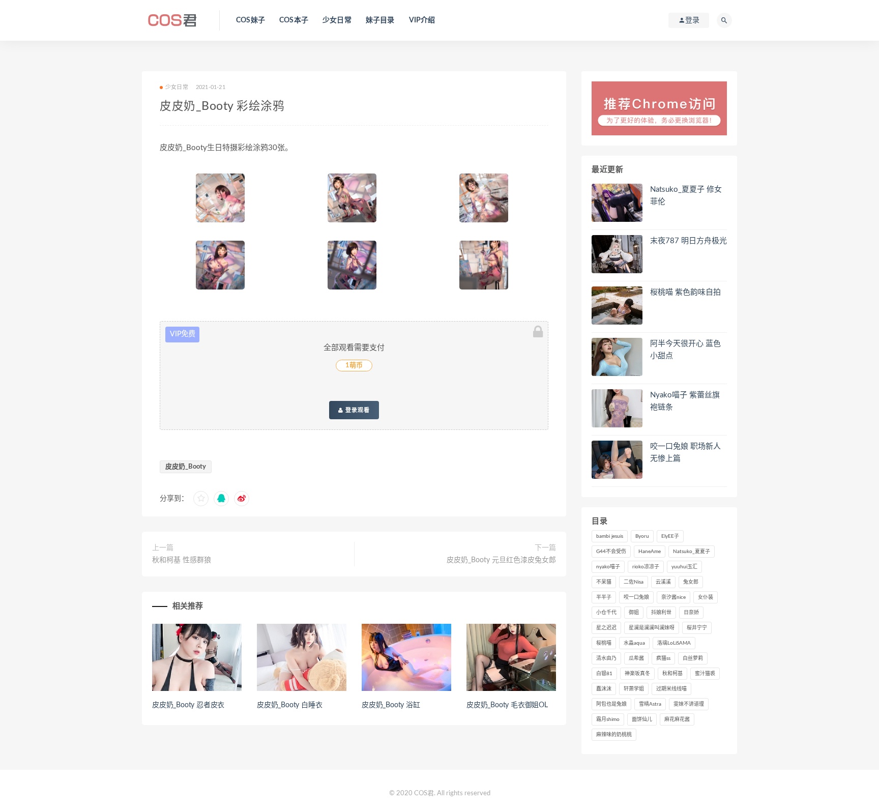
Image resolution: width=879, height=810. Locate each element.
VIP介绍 (422, 20)
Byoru (642, 536)
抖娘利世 (661, 612)
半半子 (603, 597)
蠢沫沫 (603, 688)
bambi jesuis (609, 536)
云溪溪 (663, 582)
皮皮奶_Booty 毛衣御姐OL (507, 705)
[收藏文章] (201, 498)
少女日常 (337, 20)
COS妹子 (250, 20)
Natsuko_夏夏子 (691, 551)
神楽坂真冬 (637, 673)
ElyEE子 (670, 536)
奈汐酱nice (673, 597)
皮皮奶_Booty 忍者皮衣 (188, 705)
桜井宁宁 (697, 627)
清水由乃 (606, 658)
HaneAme (649, 551)
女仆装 (705, 597)
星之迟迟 (606, 627)
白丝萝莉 (693, 658)
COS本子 (293, 20)
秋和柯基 (672, 673)
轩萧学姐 (634, 688)
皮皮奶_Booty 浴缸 (391, 705)
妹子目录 (380, 20)
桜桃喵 (603, 643)
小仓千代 (606, 612)
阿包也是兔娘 (611, 704)
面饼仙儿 (642, 719)
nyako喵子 (608, 566)
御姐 (634, 612)
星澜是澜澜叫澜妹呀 (652, 627)
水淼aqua (634, 643)
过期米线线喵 (671, 688)
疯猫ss (663, 658)
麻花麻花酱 (677, 719)
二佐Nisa (633, 582)
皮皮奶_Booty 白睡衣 (289, 705)
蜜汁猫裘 (705, 673)
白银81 (604, 673)
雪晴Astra (650, 704)
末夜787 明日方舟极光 (688, 241)
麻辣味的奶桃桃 (614, 734)
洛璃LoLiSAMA (674, 643)
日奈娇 (691, 612)
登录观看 (356, 410)
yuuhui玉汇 (684, 566)
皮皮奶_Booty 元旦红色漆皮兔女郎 (501, 560)
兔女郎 (690, 582)
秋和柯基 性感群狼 (181, 560)
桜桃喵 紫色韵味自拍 (685, 292)
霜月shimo (608, 719)
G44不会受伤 (611, 551)
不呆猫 (603, 582)
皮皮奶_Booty (185, 467)
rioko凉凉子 (645, 566)
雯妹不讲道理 (688, 704)
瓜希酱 (636, 658)
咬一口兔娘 (636, 597)
